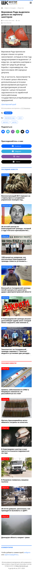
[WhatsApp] (17, 131)
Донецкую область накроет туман (15, 537)
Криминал (5, 175)
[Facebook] (3, 131)
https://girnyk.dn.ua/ (21, 566)
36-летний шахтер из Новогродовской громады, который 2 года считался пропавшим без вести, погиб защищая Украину (16, 228)
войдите (27, 552)
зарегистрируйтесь (11, 555)
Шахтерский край (8, 104)
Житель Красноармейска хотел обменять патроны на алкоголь (14, 421)
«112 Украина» (25, 108)
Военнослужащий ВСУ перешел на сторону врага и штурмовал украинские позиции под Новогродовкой (15, 198)
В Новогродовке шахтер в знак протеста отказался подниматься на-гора (15, 451)
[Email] (27, 131)
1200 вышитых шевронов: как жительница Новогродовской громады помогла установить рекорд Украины (13, 259)
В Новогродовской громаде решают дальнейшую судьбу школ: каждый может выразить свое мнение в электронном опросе (16, 320)
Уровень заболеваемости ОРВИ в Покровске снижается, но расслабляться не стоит (15, 391)
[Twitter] (22, 131)
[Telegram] (8, 131)
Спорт (4, 328)
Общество (8, 113)
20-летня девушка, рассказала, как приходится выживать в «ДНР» (15, 510)
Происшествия (6, 205)
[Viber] (13, 131)
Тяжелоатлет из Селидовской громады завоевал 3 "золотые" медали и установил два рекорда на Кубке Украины (15, 351)
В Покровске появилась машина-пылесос (15, 481)
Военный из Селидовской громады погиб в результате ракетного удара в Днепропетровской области (16, 290)
